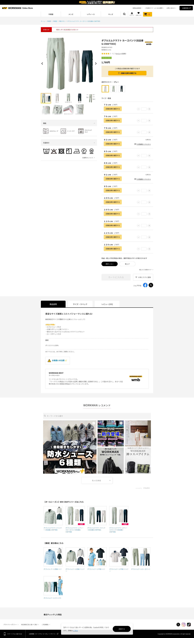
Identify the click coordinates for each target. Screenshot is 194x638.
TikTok (189, 624)
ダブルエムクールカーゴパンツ (140, 569)
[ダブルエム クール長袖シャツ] (53, 556)
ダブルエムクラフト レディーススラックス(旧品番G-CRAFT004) (118, 530)
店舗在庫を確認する (113, 109)
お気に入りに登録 (144, 277)
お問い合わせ (171, 8)
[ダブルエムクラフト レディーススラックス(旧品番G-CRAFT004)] (118, 515)
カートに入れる (116, 277)
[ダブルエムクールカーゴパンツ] (140, 556)
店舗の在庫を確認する (128, 73)
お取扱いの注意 (58, 360)
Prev (42, 63)
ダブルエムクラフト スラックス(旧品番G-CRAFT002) (96, 529)
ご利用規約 (45, 624)
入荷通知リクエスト (144, 144)
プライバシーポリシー (10, 624)
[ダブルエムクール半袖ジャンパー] (118, 556)
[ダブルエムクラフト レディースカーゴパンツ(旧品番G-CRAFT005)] (75, 515)
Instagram (183, 624)
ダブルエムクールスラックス (52, 598)
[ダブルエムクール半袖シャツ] (97, 556)
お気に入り (138, 15)
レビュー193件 (120, 53)
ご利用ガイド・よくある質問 (153, 8)
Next (95, 63)
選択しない (110, 264)
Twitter (178, 624)
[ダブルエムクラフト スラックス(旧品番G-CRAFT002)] (97, 515)
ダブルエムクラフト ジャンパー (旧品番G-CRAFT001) (53, 529)
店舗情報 (185, 8)
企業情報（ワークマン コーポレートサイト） (42, 634)
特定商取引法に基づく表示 (29, 624)
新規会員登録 (137, 8)
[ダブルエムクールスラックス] (53, 585)
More (97, 480)
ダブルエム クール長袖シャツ (53, 569)
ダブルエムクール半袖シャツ (96, 569)
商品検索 (124, 14)
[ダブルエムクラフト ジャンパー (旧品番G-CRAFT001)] (53, 515)
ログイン (132, 15)
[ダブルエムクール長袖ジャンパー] (75, 556)
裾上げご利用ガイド (145, 269)
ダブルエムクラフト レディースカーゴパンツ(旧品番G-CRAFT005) (74, 530)
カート (149, 14)
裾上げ (127, 264)
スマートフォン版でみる (14, 634)
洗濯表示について (87, 157)
